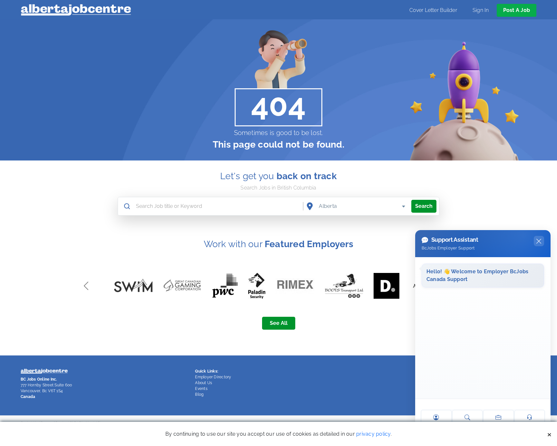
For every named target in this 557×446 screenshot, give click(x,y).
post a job (516, 10)
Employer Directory (213, 377)
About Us (203, 383)
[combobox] (362, 206)
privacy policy (373, 434)
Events (201, 388)
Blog (199, 394)
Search (424, 206)
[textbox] (362, 206)
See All (279, 323)
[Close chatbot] (539, 241)
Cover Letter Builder (433, 10)
